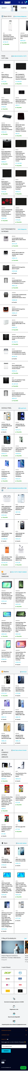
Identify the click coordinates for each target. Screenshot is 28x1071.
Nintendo (3, 795)
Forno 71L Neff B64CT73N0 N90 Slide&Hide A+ (18, 380)
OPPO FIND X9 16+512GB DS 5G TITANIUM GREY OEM (6, 861)
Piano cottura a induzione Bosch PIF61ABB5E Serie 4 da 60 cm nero (6, 102)
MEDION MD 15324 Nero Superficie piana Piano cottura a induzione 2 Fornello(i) (6, 127)
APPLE (2, 504)
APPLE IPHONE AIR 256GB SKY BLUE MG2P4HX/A (20, 508)
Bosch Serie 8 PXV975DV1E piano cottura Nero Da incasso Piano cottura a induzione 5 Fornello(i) (21, 185)
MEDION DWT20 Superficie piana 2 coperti (18, 309)
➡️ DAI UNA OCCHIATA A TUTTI (19, 56)
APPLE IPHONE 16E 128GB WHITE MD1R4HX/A (20, 535)
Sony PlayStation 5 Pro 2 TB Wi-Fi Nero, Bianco (21, 775)
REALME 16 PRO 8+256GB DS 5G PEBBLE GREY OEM (20, 713)
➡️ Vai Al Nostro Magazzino (20, 16)
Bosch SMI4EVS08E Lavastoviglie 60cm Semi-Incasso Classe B (18, 367)
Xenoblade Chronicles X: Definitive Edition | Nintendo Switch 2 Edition (6, 829)
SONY (2, 771)
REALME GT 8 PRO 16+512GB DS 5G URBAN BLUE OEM (20, 689)
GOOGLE (3, 422)
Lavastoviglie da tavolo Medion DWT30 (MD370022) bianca (19, 240)
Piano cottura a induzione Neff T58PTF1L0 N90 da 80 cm (6, 77)
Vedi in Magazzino (22, 229)
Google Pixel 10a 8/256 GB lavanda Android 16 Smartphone (20, 474)
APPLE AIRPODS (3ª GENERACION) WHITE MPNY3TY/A (21, 558)
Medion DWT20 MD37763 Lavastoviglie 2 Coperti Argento (18, 254)
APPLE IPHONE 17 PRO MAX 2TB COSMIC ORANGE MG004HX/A (6, 558)
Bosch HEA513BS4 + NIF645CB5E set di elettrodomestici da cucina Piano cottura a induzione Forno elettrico (6, 155)
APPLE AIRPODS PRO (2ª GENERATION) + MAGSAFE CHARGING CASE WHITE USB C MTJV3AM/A (6, 509)
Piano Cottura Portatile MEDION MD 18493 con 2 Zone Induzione (21, 101)
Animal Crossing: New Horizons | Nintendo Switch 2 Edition (21, 798)
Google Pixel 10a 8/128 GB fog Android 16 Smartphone (21, 449)
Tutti (25, 938)
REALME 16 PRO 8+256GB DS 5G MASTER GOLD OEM (6, 737)
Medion (17, 97)
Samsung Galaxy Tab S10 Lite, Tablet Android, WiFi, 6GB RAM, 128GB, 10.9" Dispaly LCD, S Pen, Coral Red (21, 656)
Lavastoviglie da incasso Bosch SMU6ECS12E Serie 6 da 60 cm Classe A (18, 394)
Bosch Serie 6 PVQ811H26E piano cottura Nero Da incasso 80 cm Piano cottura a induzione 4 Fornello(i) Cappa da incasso (21, 156)
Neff (2, 72)
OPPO (2, 857)
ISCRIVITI (6, 1050)
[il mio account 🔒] (22, 2)
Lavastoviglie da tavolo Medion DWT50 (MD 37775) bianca (18, 323)
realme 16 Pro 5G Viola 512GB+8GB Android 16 (6, 713)
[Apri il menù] (2, 2)
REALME (3, 686)
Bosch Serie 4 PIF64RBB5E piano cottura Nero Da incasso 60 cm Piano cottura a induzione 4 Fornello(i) (6, 185)
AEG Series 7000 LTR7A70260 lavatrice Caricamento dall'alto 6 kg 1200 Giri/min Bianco (9, 37)
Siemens (3, 207)
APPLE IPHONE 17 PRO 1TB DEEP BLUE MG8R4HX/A (6, 535)
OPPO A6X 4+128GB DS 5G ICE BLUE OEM (20, 860)
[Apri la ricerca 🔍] (19, 2)
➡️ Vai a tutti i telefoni (21, 843)
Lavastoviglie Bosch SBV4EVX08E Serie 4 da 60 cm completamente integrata (19, 352)
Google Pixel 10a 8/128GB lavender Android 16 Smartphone (5, 474)
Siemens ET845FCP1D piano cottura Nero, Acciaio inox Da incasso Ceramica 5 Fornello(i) (6, 213)
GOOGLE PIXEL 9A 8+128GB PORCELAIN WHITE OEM (6, 426)
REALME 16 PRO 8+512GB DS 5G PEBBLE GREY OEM (20, 737)
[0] (25, 2)
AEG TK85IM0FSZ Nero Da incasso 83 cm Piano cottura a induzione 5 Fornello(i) (21, 77)
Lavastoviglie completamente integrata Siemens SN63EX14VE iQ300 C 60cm (19, 296)
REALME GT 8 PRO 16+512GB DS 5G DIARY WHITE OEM (6, 689)
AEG (4, 33)
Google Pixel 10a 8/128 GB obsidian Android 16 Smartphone (6, 449)
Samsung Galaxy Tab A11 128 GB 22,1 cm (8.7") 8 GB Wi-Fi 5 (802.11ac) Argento (6, 654)
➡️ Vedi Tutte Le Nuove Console (19, 750)
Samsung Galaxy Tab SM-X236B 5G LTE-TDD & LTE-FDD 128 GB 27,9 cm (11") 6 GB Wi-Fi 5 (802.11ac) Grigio (6, 595)
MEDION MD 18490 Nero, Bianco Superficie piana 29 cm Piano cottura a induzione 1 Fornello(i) (21, 128)
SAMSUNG (3, 590)
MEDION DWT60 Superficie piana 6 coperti (18, 268)
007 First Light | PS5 (20, 826)
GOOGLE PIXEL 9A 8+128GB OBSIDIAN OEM (20, 426)
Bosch (2, 97)
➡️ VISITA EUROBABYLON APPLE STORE (17, 488)
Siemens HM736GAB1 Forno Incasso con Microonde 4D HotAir (18, 338)
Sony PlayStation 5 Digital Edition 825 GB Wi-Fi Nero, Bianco (6, 775)
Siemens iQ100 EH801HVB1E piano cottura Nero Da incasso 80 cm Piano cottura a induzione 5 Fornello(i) (21, 213)
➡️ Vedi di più (23, 671)
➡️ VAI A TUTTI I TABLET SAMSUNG (18, 572)
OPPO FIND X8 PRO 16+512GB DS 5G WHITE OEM (20, 914)
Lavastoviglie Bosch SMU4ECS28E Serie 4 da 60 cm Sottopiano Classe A (18, 282)
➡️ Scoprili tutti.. (23, 408)
